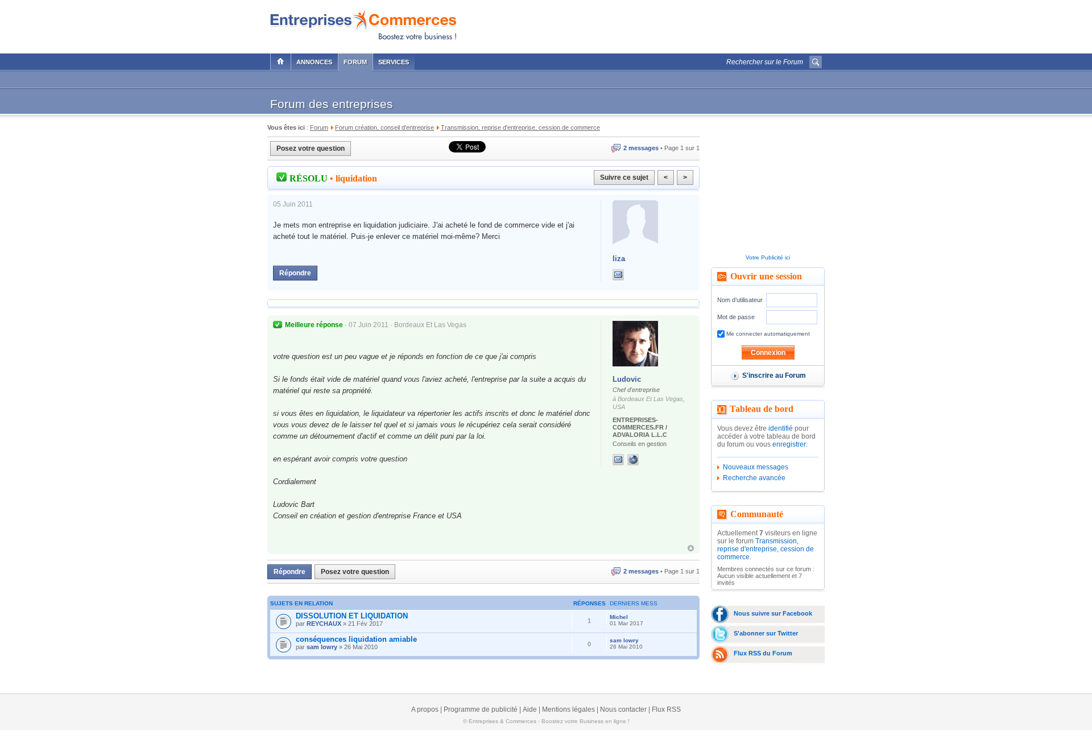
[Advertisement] (689, 24)
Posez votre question (310, 148)
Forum (355, 62)
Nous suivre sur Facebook (773, 613)
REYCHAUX (324, 623)
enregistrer (789, 444)
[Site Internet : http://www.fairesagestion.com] (644, 459)
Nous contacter (623, 709)
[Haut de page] (691, 548)
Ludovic (627, 379)
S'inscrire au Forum (774, 375)
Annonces (314, 62)
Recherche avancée (754, 478)
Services (393, 62)
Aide (530, 709)
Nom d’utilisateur (740, 299)
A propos (425, 709)
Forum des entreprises (331, 103)
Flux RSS (666, 709)
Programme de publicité (481, 709)
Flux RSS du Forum (763, 653)
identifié (780, 428)
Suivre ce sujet (624, 177)
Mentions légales (568, 709)
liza (619, 258)
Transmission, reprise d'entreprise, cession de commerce (765, 549)
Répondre (295, 273)
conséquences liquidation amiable (356, 639)
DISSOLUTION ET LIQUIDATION (352, 616)
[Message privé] (618, 274)
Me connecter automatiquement (767, 334)
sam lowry (322, 646)
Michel (619, 617)
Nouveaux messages (755, 467)
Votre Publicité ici (768, 257)
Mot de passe (736, 316)
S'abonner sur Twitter (766, 633)
